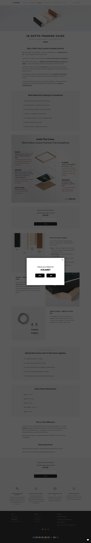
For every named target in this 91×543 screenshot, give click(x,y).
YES (40, 275)
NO (51, 275)
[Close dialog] (62, 260)
